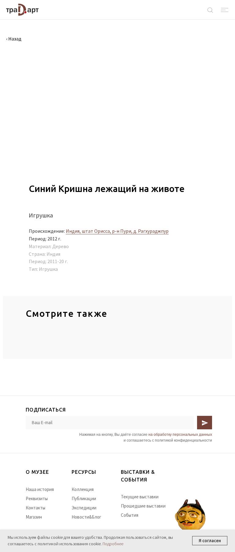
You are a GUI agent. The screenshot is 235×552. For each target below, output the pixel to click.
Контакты (35, 508)
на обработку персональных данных (180, 434)
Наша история (40, 489)
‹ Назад (13, 39)
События (129, 515)
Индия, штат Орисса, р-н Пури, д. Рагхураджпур (117, 231)
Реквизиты (37, 498)
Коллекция (83, 489)
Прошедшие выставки (143, 506)
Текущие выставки (140, 497)
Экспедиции (84, 508)
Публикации (84, 498)
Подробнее (113, 543)
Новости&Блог (86, 517)
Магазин (34, 517)
